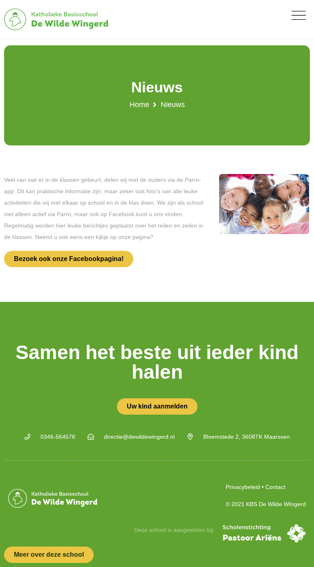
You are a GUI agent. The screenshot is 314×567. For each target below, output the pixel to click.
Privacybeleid (243, 487)
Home (139, 104)
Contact (275, 487)
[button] (298, 15)
